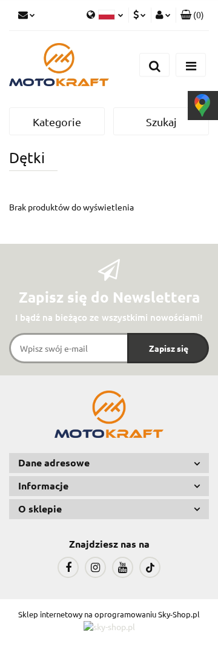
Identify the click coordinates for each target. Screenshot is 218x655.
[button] (192, 15)
